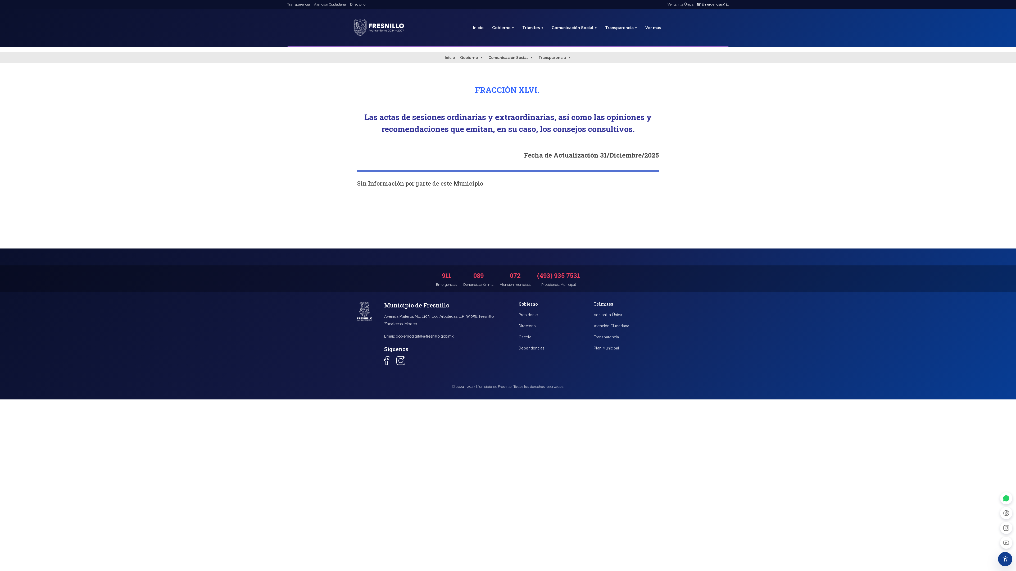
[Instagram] (1006, 528)
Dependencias (532, 348)
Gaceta (525, 337)
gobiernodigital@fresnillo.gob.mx (424, 336)
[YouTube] (1006, 543)
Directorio (357, 4)
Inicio (478, 27)
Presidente (528, 314)
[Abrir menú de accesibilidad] (1005, 559)
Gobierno (469, 58)
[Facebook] (1006, 513)
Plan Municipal (606, 348)
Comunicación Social (508, 58)
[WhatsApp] (1006, 498)
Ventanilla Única (680, 4)
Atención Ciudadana (330, 4)
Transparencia (298, 4)
